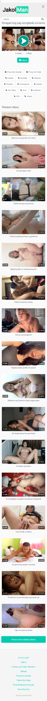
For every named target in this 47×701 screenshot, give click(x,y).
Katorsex (37, 78)
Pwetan (39, 84)
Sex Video (11, 90)
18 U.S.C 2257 (23, 657)
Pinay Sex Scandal (14, 72)
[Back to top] (43, 697)
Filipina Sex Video (23, 680)
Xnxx (24, 90)
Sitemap (23, 671)
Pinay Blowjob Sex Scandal (23, 684)
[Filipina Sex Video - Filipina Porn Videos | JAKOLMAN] (16, 10)
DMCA (23, 662)
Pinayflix (9, 84)
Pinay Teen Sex (24, 689)
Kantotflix (23, 78)
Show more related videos (23, 639)
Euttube (10, 78)
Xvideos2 (37, 90)
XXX (18, 96)
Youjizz (29, 96)
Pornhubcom (24, 84)
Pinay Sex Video (34, 72)
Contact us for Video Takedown (23, 666)
